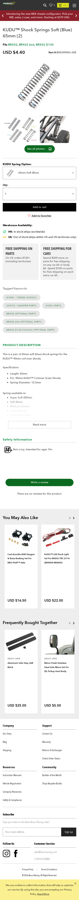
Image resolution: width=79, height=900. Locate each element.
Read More (43, 894)
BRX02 (12, 45)
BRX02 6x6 (26, 45)
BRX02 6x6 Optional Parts (24, 321)
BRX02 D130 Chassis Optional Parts (30, 329)
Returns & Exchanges (52, 750)
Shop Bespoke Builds (52, 783)
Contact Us (47, 733)
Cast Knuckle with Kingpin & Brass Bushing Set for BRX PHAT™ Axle (21, 558)
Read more (39, 424)
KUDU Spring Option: (17, 164)
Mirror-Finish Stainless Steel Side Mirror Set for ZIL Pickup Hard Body (56, 667)
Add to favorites (41, 216)
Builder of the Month (52, 775)
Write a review (39, 482)
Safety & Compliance (12, 800)
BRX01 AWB (14, 658)
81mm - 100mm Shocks (21, 297)
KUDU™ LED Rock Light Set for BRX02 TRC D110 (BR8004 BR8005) (57, 558)
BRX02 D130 (45, 45)
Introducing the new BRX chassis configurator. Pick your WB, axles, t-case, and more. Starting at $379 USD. (39, 15)
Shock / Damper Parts (21, 305)
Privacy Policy (27, 869)
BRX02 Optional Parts (21, 313)
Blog (5, 742)
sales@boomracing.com (45, 852)
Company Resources (12, 792)
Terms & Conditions (49, 869)
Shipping (7, 750)
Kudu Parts (53, 305)
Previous (69, 518)
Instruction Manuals (12, 775)
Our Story (7, 733)
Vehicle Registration (12, 783)
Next (74, 518)
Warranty (46, 742)
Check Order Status (51, 758)
